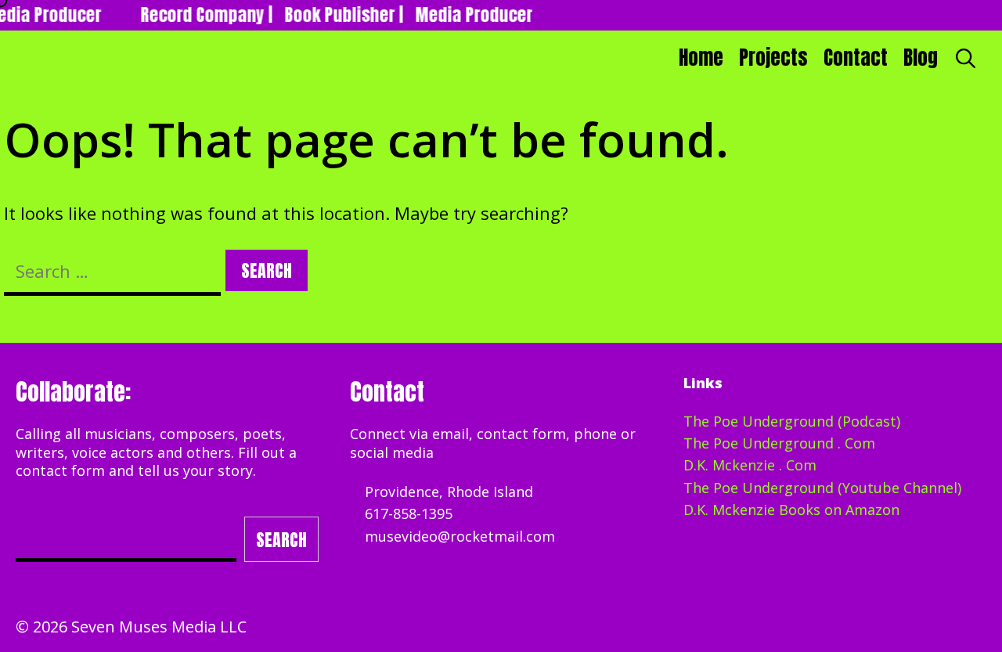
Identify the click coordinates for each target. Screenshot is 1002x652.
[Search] (966, 57)
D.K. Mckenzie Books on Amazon (791, 509)
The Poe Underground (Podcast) (791, 421)
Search (281, 540)
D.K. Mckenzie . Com (749, 465)
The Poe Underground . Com (779, 443)
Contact (856, 57)
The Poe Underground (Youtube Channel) (822, 487)
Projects (773, 57)
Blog (920, 57)
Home (701, 57)
